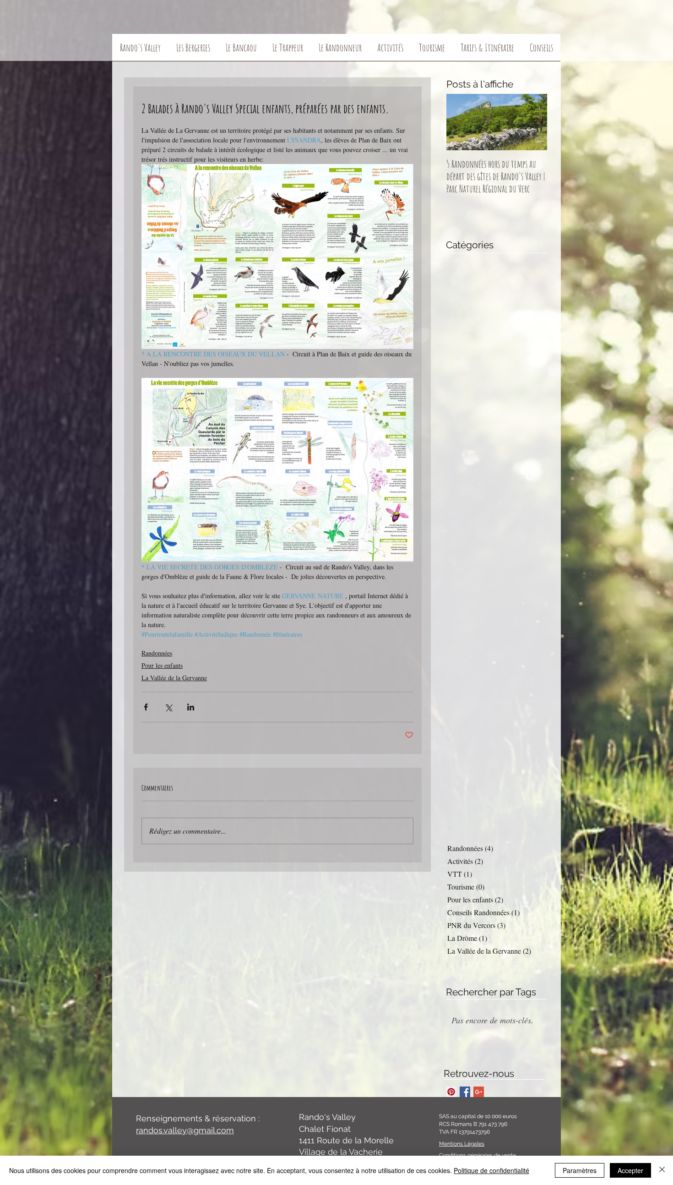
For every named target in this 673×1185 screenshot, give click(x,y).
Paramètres (580, 1170)
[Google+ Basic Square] (478, 1092)
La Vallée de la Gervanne (174, 677)
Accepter (630, 1170)
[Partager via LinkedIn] (190, 707)
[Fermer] (662, 1170)
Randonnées (156, 653)
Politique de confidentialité (491, 1170)
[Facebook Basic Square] (465, 1092)
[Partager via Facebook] (145, 707)
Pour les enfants (162, 665)
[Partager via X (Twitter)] (168, 707)
